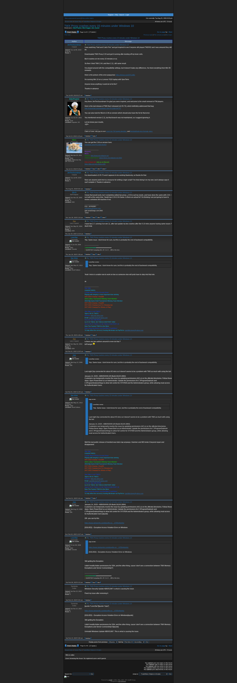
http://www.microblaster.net (100, 155)
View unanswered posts (73, 18)
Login (127, 15)
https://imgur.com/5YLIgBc (125, 75)
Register (111, 15)
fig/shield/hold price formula (139, 131)
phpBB (110, 680)
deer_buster (95, 28)
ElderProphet (77, 28)
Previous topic (148, 35)
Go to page (161, 32)
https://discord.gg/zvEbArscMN (95, 164)
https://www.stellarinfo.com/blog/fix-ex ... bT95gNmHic (104, 523)
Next (170, 32)
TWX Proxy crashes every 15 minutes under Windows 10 (99, 25)
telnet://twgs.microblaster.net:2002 (110, 158)
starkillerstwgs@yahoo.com (98, 318)
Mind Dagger (86, 28)
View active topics (88, 18)
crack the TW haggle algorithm (116, 131)
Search (121, 15)
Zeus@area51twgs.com (93, 208)
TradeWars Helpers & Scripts (92, 21)
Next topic (169, 35)
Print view (68, 35)
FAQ (116, 15)
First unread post (159, 35)
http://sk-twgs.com (97, 315)
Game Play (77, 21)
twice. (151, 131)
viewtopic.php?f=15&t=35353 (95, 145)
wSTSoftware (122, 681)
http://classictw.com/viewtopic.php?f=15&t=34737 (103, 108)
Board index (69, 21)
